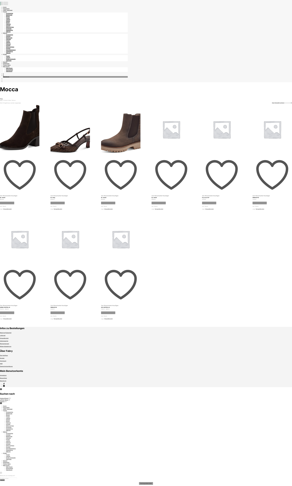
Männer (5, 33)
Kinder (5, 54)
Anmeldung (3, 375)
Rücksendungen (4, 343)
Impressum (3, 361)
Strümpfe (8, 28)
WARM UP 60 (256, 197)
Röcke (8, 22)
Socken (8, 48)
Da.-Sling (52, 197)
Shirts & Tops (10, 27)
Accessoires (9, 13)
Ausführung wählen (7, 203)
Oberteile (8, 60)
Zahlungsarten (4, 341)
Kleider (8, 21)
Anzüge (8, 36)
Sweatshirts (9, 30)
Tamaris (2, 401)
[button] (3, 74)
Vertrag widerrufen (146, 483)
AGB (1, 363)
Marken (5, 62)
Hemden (8, 39)
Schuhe (8, 25)
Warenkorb (9, 71)
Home (4, 7)
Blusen (8, 16)
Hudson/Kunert (4, 398)
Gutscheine (6, 8)
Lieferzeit (2, 335)
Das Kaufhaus (4, 355)
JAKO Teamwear (7, 10)
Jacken (8, 19)
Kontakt (2, 358)
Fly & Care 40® (205, 197)
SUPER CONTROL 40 (5, 307)
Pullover (8, 24)
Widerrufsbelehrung (5, 346)
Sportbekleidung (11, 50)
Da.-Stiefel (2, 197)
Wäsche (8, 31)
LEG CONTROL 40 (105, 307)
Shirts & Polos (10, 47)
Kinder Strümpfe (11, 59)
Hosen (8, 18)
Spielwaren (6, 63)
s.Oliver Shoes (4, 400)
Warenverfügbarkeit (5, 333)
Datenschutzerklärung (6, 366)
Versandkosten (7, 209)
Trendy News (7, 65)
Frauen (5, 11)
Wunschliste (9, 69)
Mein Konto (6, 66)
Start (1, 100)
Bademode (9, 15)
